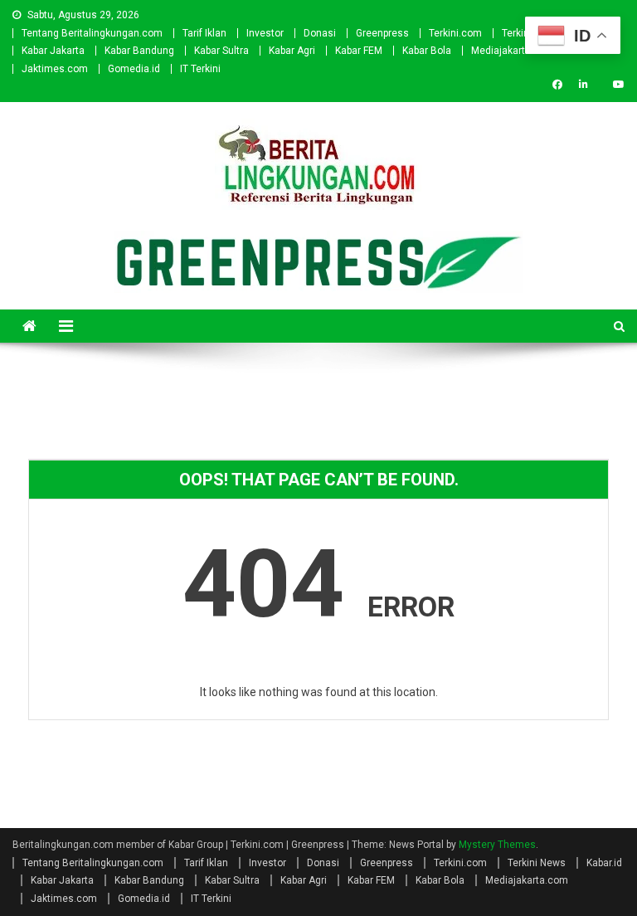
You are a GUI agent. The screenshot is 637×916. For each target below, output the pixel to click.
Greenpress (382, 33)
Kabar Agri (292, 50)
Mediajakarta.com (512, 50)
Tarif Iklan (204, 33)
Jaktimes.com (55, 69)
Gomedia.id (134, 69)
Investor (265, 33)
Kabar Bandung (139, 50)
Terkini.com (455, 33)
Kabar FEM (358, 50)
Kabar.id (604, 863)
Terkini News (537, 863)
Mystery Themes (497, 844)
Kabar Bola (426, 50)
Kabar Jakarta (53, 50)
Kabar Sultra (221, 50)
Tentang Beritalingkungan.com (92, 33)
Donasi (320, 33)
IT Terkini (200, 69)
